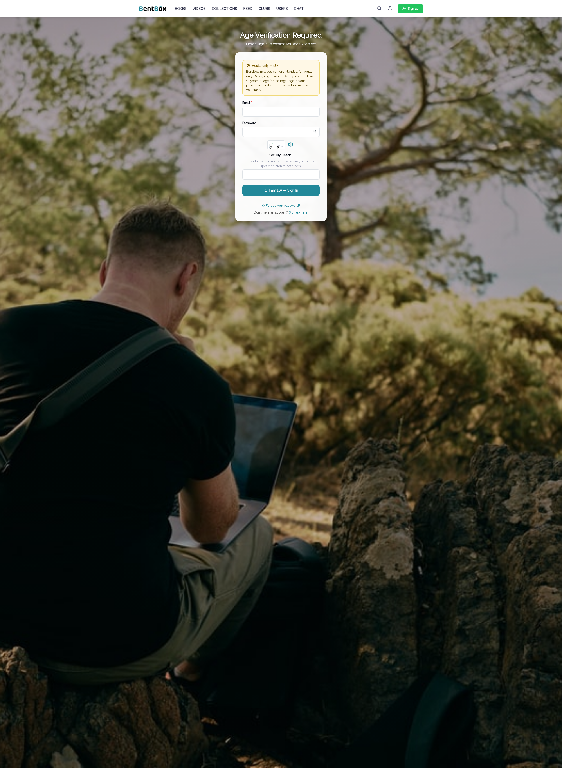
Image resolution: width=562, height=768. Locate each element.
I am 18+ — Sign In (283, 190)
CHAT (299, 9)
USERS (282, 9)
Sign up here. (298, 212)
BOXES (180, 9)
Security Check (281, 155)
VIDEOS (199, 9)
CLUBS (264, 9)
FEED (247, 9)
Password (249, 123)
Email (247, 103)
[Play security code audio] (291, 145)
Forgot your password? (283, 205)
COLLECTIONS (224, 9)
